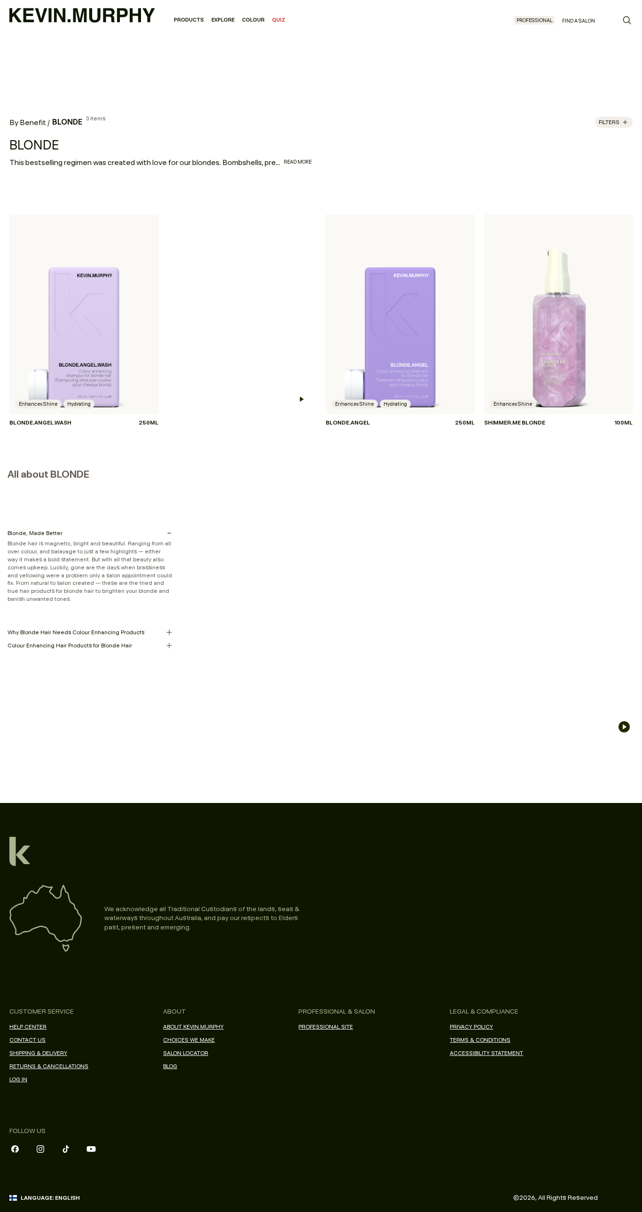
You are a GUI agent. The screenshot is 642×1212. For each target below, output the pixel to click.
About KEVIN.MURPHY (193, 1026)
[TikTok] (65, 1149)
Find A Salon (578, 20)
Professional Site (325, 1026)
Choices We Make (189, 1039)
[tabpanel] (321, 308)
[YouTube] (91, 1149)
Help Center (28, 1026)
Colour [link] (253, 19)
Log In (18, 1079)
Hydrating (79, 404)
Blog (170, 1066)
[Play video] (301, 399)
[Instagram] (40, 1149)
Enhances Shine (38, 404)
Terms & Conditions (480, 1039)
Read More (298, 161)
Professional (535, 20)
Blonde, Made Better (35, 532)
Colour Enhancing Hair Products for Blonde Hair (70, 645)
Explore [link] (223, 19)
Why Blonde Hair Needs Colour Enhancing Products (76, 632)
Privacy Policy (471, 1026)
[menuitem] (189, 20)
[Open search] (627, 20)
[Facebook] (15, 1149)
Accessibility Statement (486, 1052)
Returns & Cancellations (48, 1066)
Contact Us (27, 1039)
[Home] (82, 14)
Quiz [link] (278, 19)
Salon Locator (185, 1052)
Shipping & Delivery (38, 1052)
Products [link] (189, 19)
